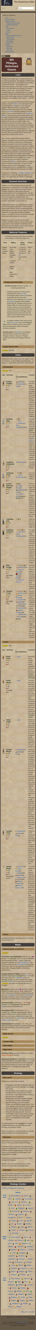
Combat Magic (10, 39)
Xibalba (28, 1224)
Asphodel (11, 1256)
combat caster (22, 614)
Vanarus (21, 1259)
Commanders (10, 28)
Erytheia (19, 1306)
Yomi (20, 1221)
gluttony (20, 381)
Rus (20, 1217)
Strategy (7, 44)
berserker (21, 599)
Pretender (10, 111)
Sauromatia (28, 1199)
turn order (23, 293)
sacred (20, 475)
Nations (18, 1192)
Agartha (30, 1208)
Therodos (15, 1233)
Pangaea (21, 1208)
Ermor (26, 1196)
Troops (8, 30)
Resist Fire (21, 567)
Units (6, 26)
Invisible (31, 995)
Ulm (9, 1199)
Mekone (15, 104)
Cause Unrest (22, 604)
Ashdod (28, 1262)
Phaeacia (23, 1268)
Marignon (24, 1243)
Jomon (14, 1288)
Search (17, 8)
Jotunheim (11, 1259)
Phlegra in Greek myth (26, 173)
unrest (27, 299)
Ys (30, 1274)
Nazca (20, 1265)
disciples (19, 332)
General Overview (10, 19)
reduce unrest (14, 322)
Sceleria (10, 1240)
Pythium (13, 161)
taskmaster (21, 384)
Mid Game (9, 48)
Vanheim (11, 1214)
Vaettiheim (15, 1303)
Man (28, 1240)
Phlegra (13, 1268)
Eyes (17, 578)
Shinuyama (18, 1262)
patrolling (11, 301)
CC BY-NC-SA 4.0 (22, 1322)
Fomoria (25, 1211)
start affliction (20, 427)
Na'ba (13, 1271)
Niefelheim (11, 1217)
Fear (27, 975)
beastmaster (22, 490)
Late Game (9, 50)
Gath (30, 1297)
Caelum (27, 1205)
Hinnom (29, 1221)
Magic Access (10, 37)
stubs (26, 1312)
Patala (22, 1297)
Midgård (20, 1294)
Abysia (19, 1205)
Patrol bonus (20, 977)
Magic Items (9, 42)
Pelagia (21, 1230)
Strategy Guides (9, 51)
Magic (6, 33)
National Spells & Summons (14, 35)
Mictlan (10, 1205)
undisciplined (21, 749)
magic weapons (6, 1020)
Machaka (24, 1202)
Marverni (17, 1199)
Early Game (9, 46)
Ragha (13, 1300)
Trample (4, 1006)
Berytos (19, 1224)
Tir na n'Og (15, 1211)
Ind (31, 1268)
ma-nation (32, 1312)
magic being (20, 1018)
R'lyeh (13, 1230)
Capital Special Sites (12, 24)
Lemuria (10, 1282)
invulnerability (21, 964)
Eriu (9, 1243)
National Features (10, 21)
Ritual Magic (9, 41)
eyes (17, 386)
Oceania (31, 1230)
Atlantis (29, 1227)
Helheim (20, 1214)
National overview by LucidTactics (13, 1188)
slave (19, 421)
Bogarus (14, 1297)
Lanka (13, 1221)
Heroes (8, 32)
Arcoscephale (15, 1196)
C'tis (12, 1208)
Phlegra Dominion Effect (13, 23)
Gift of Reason (24, 962)
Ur (12, 1224)
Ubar (22, 1227)
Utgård (29, 1294)
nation (22, 1312)
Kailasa (28, 1217)
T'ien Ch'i (14, 1202)
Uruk (12, 1265)
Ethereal (25, 995)
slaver (20, 616)
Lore (6, 17)
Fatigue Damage (6, 1055)
